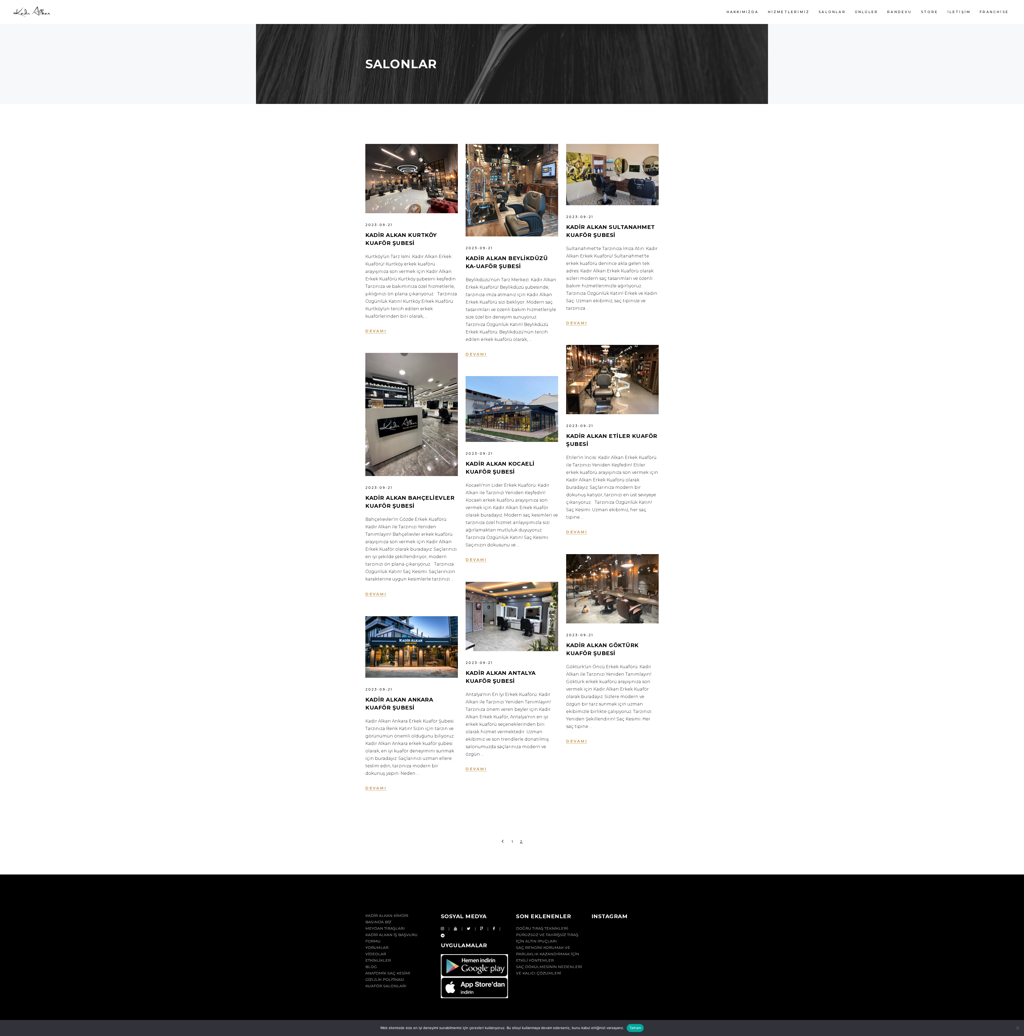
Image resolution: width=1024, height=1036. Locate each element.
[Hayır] (1017, 1028)
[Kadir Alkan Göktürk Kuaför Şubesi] (612, 588)
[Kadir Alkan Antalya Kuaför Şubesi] (512, 616)
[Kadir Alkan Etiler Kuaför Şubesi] (612, 379)
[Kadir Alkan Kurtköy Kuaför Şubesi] (411, 178)
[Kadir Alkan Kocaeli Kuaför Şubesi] (512, 409)
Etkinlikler (378, 960)
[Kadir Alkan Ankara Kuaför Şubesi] (411, 647)
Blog (371, 966)
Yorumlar (377, 947)
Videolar (375, 954)
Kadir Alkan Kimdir (386, 915)
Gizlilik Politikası (384, 979)
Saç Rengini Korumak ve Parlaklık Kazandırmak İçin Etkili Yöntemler (547, 954)
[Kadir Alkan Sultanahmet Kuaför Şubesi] (612, 174)
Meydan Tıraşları (385, 928)
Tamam (635, 1028)
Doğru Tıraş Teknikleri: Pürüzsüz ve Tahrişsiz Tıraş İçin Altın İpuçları (547, 935)
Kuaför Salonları (385, 985)
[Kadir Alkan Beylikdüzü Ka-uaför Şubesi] (512, 190)
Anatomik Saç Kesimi (387, 973)
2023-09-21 (379, 225)
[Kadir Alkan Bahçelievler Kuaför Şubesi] (411, 414)
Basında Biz (378, 922)
